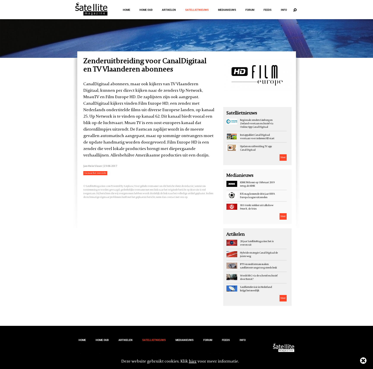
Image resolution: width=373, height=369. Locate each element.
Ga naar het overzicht (95, 173)
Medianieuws (227, 9)
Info (284, 9)
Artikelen (169, 9)
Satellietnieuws (197, 9)
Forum (249, 9)
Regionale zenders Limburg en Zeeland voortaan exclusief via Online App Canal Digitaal (256, 123)
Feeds (268, 9)
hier (193, 361)
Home (126, 9)
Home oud (146, 9)
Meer (283, 157)
